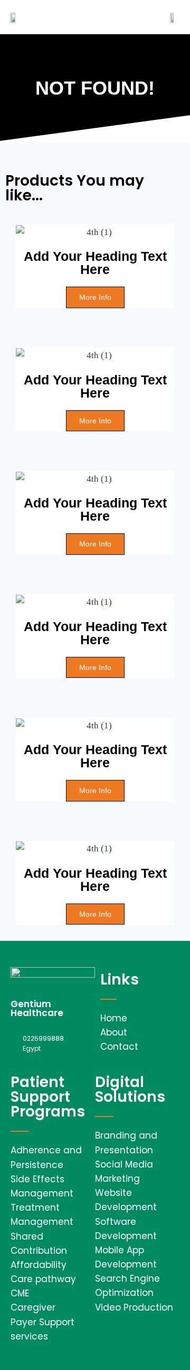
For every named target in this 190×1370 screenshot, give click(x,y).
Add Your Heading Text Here (95, 263)
